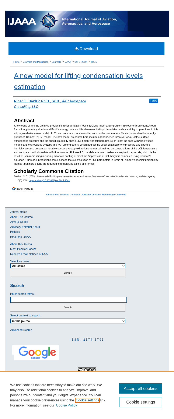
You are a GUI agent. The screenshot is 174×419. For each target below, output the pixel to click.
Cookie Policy (66, 405)
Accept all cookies (140, 388)
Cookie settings (87, 400)
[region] (87, 395)
